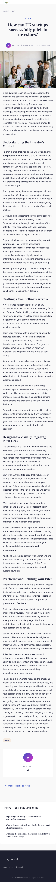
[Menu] (50, 2)
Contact (19, 867)
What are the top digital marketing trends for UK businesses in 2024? (28, 835)
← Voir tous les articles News (16, 786)
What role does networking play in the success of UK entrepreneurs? (28, 826)
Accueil (5, 11)
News (13, 11)
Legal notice (8, 867)
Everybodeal (10, 859)
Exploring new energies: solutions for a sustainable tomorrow (23, 818)
